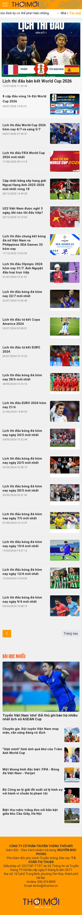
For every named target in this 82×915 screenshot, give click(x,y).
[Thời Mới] (41, 902)
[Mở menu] (5, 4)
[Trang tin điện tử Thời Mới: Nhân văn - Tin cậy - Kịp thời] (25, 5)
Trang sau (70, 633)
